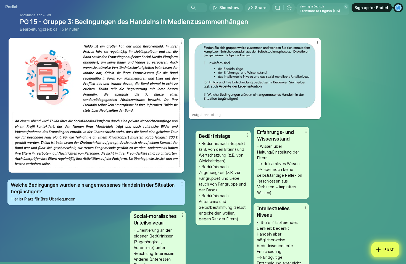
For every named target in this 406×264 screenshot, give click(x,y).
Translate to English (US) (320, 11)
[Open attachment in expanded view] (254, 75)
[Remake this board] (277, 7)
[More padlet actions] (289, 7)
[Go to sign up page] (398, 7)
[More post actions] (318, 42)
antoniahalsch (31, 15)
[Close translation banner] (346, 6)
